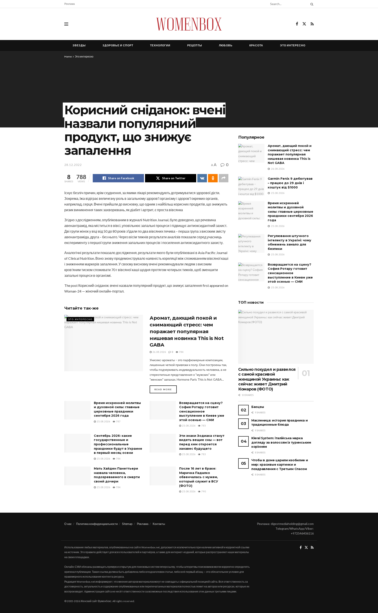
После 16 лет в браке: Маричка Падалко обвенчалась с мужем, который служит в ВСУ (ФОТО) (198, 477)
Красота (256, 45)
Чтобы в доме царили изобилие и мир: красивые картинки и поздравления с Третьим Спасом (279, 464)
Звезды (79, 45)
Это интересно (292, 45)
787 (118, 421)
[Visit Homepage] (189, 24)
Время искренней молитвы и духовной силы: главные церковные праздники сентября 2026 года (117, 409)
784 (181, 351)
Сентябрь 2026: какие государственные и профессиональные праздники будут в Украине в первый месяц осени (118, 444)
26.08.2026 (159, 351)
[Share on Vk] (202, 178)
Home (68, 56)
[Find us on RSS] (312, 24)
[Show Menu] (66, 24)
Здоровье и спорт (118, 45)
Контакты (159, 524)
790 (203, 491)
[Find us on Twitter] (304, 24)
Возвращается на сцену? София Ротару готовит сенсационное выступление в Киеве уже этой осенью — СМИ (201, 411)
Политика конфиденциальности (97, 524)
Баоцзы (257, 407)
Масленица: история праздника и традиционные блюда (279, 422)
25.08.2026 (103, 421)
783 (203, 454)
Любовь (226, 45)
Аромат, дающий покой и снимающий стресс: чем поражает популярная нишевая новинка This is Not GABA (187, 331)
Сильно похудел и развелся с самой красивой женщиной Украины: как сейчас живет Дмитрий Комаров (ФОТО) (267, 379)
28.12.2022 (73, 165)
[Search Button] (311, 4)
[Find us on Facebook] (297, 24)
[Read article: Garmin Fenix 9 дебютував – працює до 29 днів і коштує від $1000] (251, 186)
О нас (68, 524)
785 (203, 425)
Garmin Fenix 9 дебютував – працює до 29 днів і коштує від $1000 (290, 183)
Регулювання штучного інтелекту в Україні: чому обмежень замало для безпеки (289, 242)
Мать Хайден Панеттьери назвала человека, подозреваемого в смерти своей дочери (117, 475)
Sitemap (127, 524)
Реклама (69, 3)
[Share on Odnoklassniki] (213, 178)
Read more (165, 389)
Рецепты (194, 45)
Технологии (160, 45)
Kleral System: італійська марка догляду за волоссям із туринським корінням (281, 442)
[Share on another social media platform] (223, 178)
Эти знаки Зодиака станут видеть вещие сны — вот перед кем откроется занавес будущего (201, 442)
